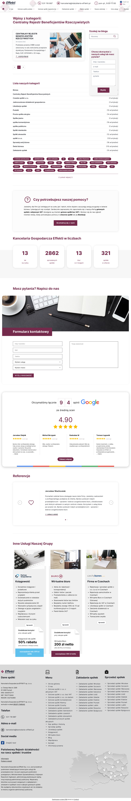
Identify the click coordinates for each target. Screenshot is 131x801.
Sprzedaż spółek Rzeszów (117, 708)
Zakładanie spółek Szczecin (90, 686)
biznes (17, 166)
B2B (59, 162)
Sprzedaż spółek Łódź (116, 694)
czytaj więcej (23, 56)
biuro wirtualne (111, 162)
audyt (51, 162)
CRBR (38, 170)
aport (30, 162)
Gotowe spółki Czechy (57, 705)
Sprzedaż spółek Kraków (117, 700)
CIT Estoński (18, 170)
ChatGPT (103, 166)
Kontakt (126, 9)
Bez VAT (83, 162)
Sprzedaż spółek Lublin (116, 705)
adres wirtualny (53, 159)
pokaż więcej (65, 177)
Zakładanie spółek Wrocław (89, 684)
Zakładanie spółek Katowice (90, 692)
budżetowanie (56, 166)
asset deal (40, 162)
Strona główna (54, 684)
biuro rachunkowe (96, 162)
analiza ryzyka (19, 162)
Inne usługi (114, 9)
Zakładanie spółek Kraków (89, 700)
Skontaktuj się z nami (65, 223)
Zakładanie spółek (68, 9)
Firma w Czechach (98, 581)
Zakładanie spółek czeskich (59, 713)
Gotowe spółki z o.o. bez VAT (60, 694)
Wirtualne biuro (60, 581)
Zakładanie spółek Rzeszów (90, 708)
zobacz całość (52, 514)
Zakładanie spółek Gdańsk (89, 697)
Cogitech (76, 799)
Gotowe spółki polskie (25, 9)
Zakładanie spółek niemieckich (60, 711)
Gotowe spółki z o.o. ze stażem (60, 697)
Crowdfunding (49, 170)
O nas (11, 9)
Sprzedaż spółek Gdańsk (117, 697)
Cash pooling (82, 166)
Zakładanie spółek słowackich (60, 716)
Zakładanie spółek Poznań (89, 703)
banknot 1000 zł (70, 162)
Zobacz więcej (65, 459)
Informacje (5, 759)
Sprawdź (29, 625)
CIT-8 (29, 170)
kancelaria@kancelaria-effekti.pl (20, 730)
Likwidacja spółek (55, 730)
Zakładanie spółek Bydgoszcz (90, 711)
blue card (44, 166)
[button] (19, 502)
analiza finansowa (83, 159)
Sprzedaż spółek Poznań (117, 702)
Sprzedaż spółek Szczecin (117, 686)
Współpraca (53, 740)
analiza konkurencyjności (102, 159)
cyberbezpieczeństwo (66, 170)
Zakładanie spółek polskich (59, 708)
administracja (38, 159)
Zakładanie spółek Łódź (88, 694)
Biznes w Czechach (30, 166)
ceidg (93, 166)
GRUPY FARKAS (19, 704)
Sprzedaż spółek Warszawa (118, 689)
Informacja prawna (55, 746)
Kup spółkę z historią (56, 724)
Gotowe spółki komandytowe (59, 700)
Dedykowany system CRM (59, 799)
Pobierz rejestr (6, 761)
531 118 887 (11, 717)
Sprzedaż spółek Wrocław (117, 683)
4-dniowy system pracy (22, 159)
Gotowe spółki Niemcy (57, 703)
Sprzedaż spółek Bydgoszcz (118, 710)
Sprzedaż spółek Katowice (118, 691)
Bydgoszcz (69, 166)
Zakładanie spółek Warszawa (90, 689)
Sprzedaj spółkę (54, 727)
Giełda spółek (84, 9)
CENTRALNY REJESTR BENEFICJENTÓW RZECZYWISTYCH (26, 36)
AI (63, 159)
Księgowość (22, 581)
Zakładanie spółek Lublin (88, 705)
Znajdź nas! (11, 743)
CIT (112, 166)
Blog (50, 738)
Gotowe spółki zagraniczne (47, 9)
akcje (71, 159)
